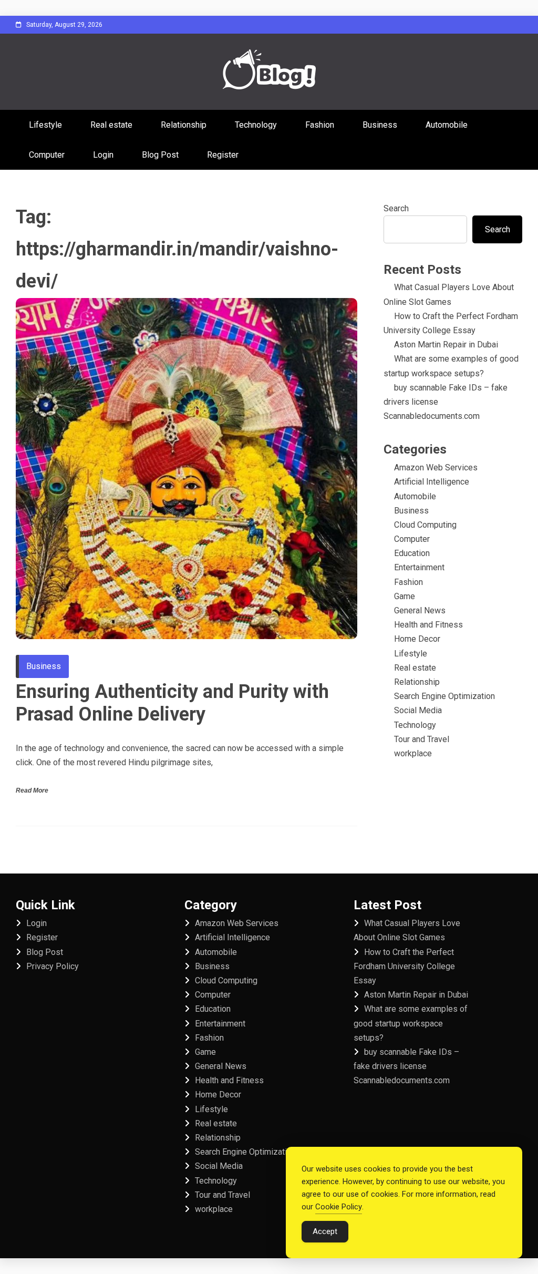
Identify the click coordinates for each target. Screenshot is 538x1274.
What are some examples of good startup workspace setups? (411, 1023)
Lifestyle (45, 125)
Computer (47, 155)
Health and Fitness (428, 625)
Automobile (447, 125)
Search (396, 208)
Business (380, 125)
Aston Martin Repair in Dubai (446, 345)
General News (420, 610)
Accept (325, 1231)
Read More (32, 790)
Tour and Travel (421, 739)
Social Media (418, 710)
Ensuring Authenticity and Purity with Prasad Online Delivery (172, 703)
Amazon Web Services (436, 467)
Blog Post (160, 155)
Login (103, 155)
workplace (413, 753)
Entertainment (419, 567)
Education (412, 553)
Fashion (319, 125)
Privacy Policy (52, 966)
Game (404, 596)
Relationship (183, 125)
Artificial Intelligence (431, 482)
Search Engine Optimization (444, 696)
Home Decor (417, 639)
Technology (256, 125)
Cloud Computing (425, 525)
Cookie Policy (338, 1206)
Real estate (111, 125)
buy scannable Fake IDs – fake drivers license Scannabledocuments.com (406, 1066)
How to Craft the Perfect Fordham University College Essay (404, 966)
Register (223, 155)
